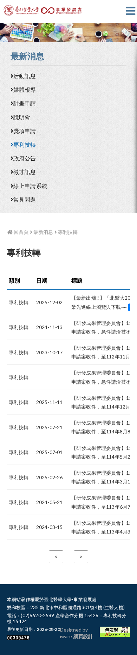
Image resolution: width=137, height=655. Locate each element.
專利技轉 (24, 144)
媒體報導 (24, 89)
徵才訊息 (24, 171)
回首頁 (20, 232)
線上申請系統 (30, 185)
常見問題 (24, 199)
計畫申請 (24, 103)
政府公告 (24, 158)
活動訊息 (24, 75)
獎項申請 (24, 130)
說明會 (21, 117)
